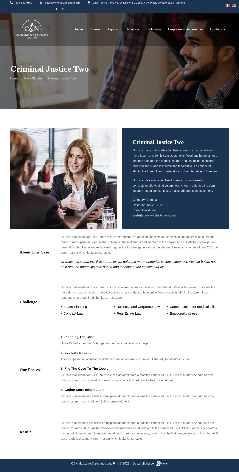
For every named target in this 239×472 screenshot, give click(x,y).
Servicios (132, 29)
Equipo (113, 29)
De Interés (153, 29)
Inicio (79, 29)
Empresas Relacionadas (185, 29)
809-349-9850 (23, 2)
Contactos (217, 29)
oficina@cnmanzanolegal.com (62, 2)
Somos (95, 29)
